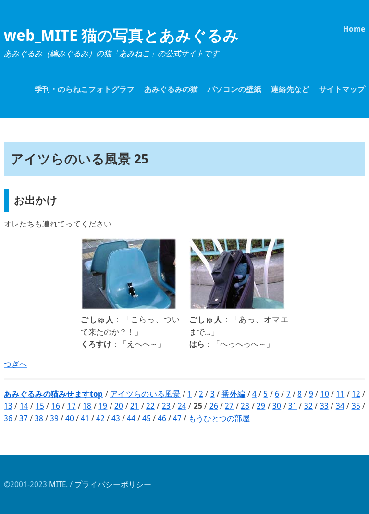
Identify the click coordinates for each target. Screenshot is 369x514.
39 (54, 418)
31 (292, 406)
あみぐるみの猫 (171, 89)
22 (150, 406)
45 (146, 418)
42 (100, 418)
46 (162, 418)
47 (177, 418)
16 (55, 406)
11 (340, 394)
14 (24, 406)
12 (356, 394)
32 (308, 406)
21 (134, 406)
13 (8, 406)
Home (354, 29)
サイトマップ (342, 89)
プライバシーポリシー (112, 484)
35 (356, 406)
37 (23, 418)
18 (87, 406)
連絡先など (290, 89)
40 (69, 418)
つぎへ (15, 364)
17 (71, 406)
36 (8, 418)
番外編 (233, 394)
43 (115, 418)
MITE (57, 484)
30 (276, 406)
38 (39, 418)
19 (102, 406)
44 (131, 418)
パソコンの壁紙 (234, 89)
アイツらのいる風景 (145, 394)
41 (85, 418)
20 (118, 406)
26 (213, 406)
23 (166, 406)
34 (340, 406)
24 (182, 406)
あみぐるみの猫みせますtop (53, 394)
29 (261, 406)
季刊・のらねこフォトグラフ (85, 89)
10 (324, 394)
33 (324, 406)
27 (229, 406)
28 (245, 406)
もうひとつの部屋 (219, 418)
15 (40, 406)
